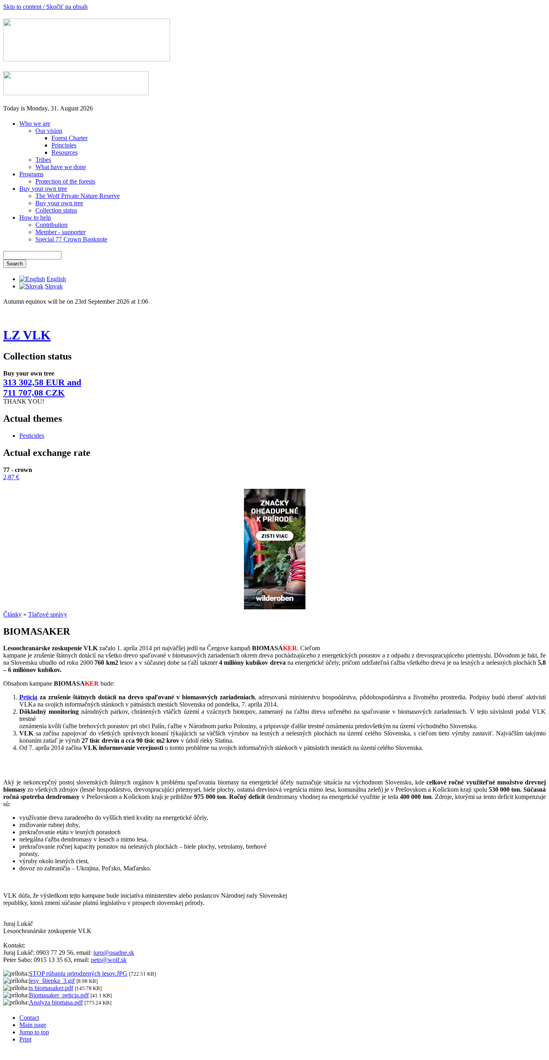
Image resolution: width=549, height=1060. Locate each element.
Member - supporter (60, 232)
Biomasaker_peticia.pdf (59, 995)
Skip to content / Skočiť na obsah (45, 6)
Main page (32, 1024)
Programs (31, 174)
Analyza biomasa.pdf (56, 1002)
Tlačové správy (47, 614)
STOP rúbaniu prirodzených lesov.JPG (78, 973)
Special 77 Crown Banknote (71, 239)
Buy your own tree (43, 188)
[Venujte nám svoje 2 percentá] (76, 93)
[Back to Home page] (86, 59)
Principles (63, 145)
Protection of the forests (65, 181)
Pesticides (31, 435)
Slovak (54, 286)
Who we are (34, 123)
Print (25, 1039)
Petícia (28, 697)
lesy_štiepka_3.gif (52, 980)
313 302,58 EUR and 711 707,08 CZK (42, 387)
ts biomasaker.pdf (51, 987)
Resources (64, 152)
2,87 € (11, 477)
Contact (29, 1017)
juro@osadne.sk (113, 952)
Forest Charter (69, 138)
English (56, 279)
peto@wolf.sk (109, 959)
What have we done (60, 166)
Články (12, 614)
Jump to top (34, 1032)
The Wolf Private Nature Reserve (77, 195)
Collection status (56, 210)
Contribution (51, 224)
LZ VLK (27, 335)
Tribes (43, 159)
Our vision (48, 130)
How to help (35, 217)
